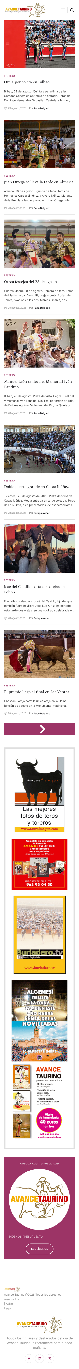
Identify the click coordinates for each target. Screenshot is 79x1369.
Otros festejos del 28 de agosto (30, 282)
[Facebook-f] (29, 1358)
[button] (63, 10)
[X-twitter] (50, 1358)
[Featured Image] (39, 44)
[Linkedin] (39, 1358)
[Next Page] (45, 729)
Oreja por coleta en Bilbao (26, 82)
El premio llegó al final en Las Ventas (36, 692)
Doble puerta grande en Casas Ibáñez (36, 487)
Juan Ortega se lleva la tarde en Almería (39, 182)
